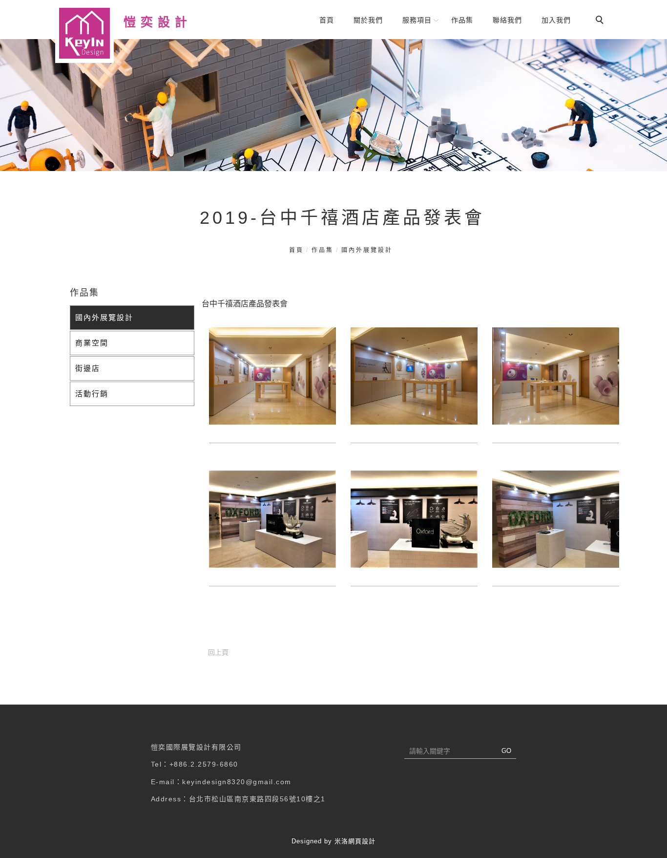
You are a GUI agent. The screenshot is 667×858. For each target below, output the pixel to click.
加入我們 (556, 20)
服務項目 (417, 20)
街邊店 (87, 368)
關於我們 (368, 20)
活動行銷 (91, 393)
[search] (601, 21)
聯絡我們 (507, 20)
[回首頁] (84, 33)
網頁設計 (361, 841)
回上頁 (218, 652)
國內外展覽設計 (367, 250)
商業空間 (91, 343)
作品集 (462, 20)
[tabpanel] (333, 105)
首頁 (326, 20)
